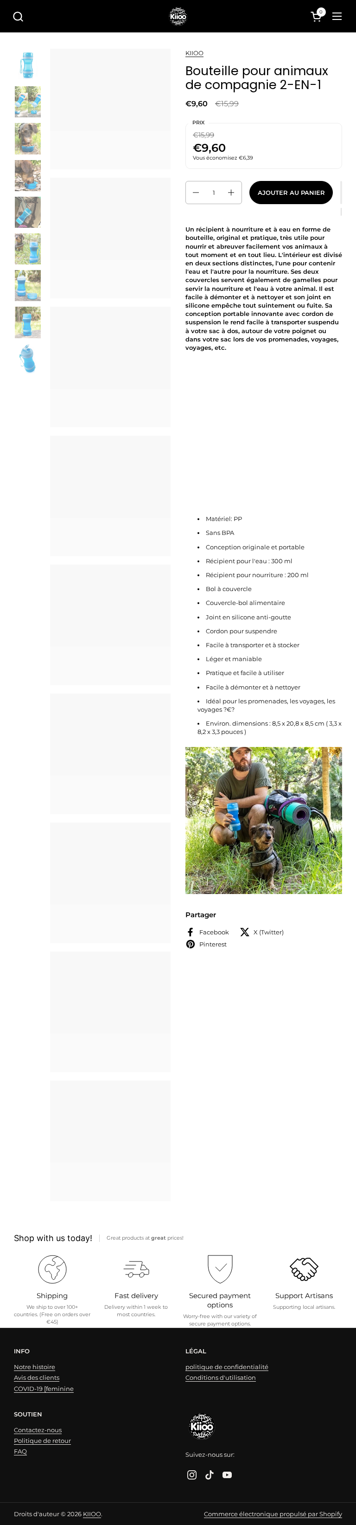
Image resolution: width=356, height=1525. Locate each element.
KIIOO (194, 53)
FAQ (20, 1451)
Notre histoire (34, 1367)
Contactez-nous (38, 1430)
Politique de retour (42, 1440)
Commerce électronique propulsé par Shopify (273, 1514)
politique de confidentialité (226, 1367)
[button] (18, 16)
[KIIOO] (178, 16)
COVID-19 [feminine (44, 1388)
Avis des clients (36, 1377)
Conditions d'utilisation (220, 1377)
